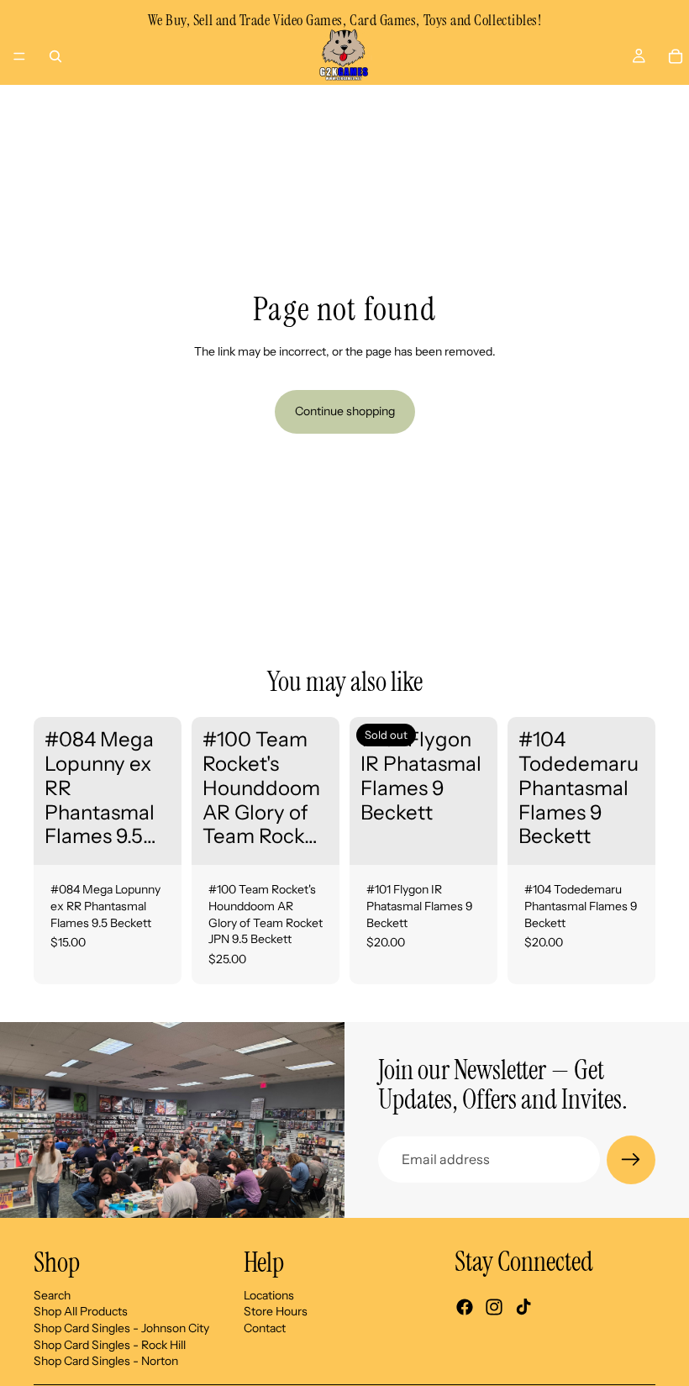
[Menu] (19, 56)
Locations (269, 1294)
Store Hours (276, 1311)
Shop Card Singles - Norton (106, 1360)
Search (52, 1294)
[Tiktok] (523, 1307)
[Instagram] (494, 1307)
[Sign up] (631, 1160)
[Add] (155, 840)
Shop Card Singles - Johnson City (121, 1327)
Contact (265, 1327)
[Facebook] (465, 1307)
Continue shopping (345, 411)
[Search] (55, 56)
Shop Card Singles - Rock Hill (110, 1344)
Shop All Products (81, 1311)
